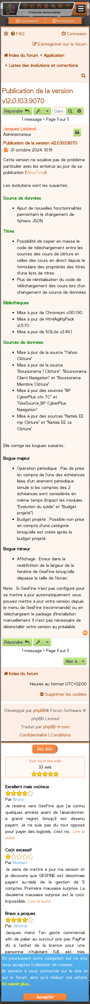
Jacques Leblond (19, 128)
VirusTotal (35, 172)
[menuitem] (17, 33)
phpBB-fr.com (56, 726)
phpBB (39, 710)
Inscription (65, 20)
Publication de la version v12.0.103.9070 (40, 142)
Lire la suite (40, 901)
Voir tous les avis (45, 760)
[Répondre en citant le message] (77, 132)
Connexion (28, 20)
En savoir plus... (16, 983)
